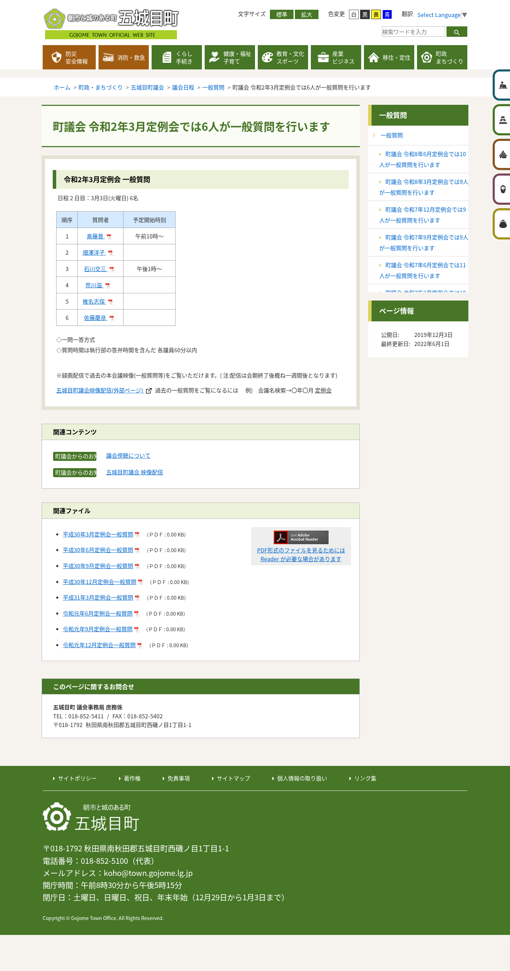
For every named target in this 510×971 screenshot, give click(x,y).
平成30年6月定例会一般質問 (98, 550)
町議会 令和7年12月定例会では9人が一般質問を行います (422, 214)
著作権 (132, 778)
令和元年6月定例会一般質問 (98, 613)
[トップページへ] (91, 816)
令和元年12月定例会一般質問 (99, 645)
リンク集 (365, 778)
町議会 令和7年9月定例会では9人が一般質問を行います (423, 242)
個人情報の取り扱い (302, 778)
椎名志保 (94, 301)
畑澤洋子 (94, 252)
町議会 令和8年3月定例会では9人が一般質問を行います (423, 186)
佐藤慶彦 (96, 317)
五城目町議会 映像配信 (134, 472)
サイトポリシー (77, 778)
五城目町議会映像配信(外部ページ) (100, 390)
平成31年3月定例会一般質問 (98, 597)
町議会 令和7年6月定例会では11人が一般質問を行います (422, 270)
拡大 (306, 14)
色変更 (336, 13)
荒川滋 (94, 285)
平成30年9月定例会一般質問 (98, 566)
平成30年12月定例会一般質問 (99, 581)
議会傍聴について (128, 455)
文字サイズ (252, 13)
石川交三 (96, 268)
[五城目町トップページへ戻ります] (112, 22)
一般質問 (393, 115)
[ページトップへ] (461, 745)
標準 (281, 14)
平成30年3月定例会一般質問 (98, 534)
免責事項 (179, 778)
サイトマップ (233, 778)
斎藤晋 (96, 236)
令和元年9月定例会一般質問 (98, 629)
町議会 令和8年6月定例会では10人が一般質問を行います (422, 159)
